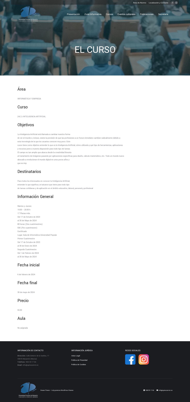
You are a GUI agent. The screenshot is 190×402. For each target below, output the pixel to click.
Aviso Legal (75, 356)
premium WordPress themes (64, 390)
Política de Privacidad (79, 360)
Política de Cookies (78, 364)
